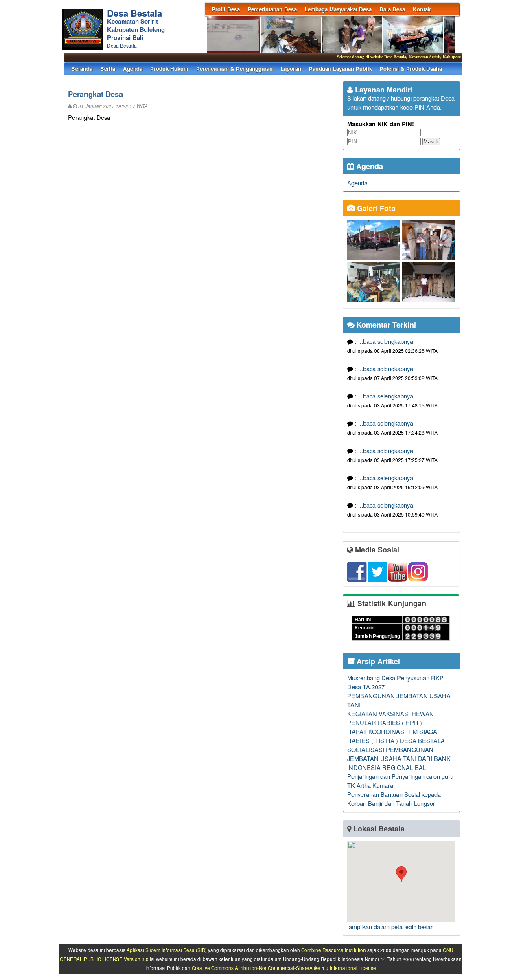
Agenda (132, 69)
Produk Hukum (169, 69)
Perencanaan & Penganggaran (234, 69)
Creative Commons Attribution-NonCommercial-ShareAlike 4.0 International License (284, 968)
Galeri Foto (375, 208)
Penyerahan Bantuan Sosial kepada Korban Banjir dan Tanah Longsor (394, 798)
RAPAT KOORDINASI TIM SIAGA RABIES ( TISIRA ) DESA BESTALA (396, 736)
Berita (107, 69)
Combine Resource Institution (333, 950)
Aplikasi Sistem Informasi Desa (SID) (167, 950)
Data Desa (392, 9)
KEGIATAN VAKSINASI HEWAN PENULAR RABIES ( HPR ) (390, 718)
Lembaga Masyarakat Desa (338, 9)
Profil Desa (226, 9)
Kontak (422, 9)
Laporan (290, 69)
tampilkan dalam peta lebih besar (390, 926)
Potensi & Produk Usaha (411, 69)
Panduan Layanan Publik (340, 69)
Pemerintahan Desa (272, 9)
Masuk (431, 142)
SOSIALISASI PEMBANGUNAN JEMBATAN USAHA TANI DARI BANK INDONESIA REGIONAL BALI (399, 758)
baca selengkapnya (388, 341)
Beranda (81, 69)
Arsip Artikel (377, 661)
